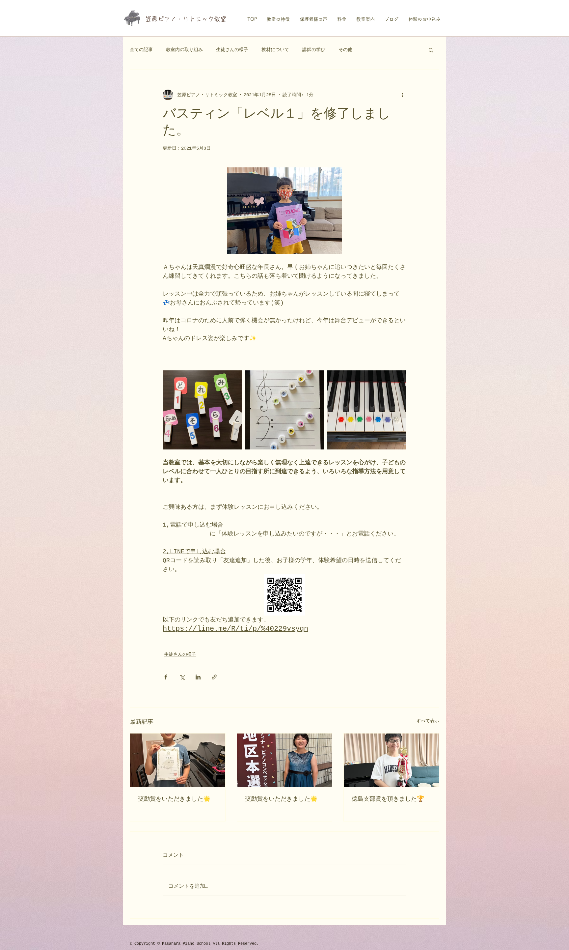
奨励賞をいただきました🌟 (174, 799)
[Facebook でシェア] (166, 677)
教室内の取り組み (184, 49)
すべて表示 (427, 721)
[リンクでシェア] (214, 677)
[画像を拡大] (202, 409)
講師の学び (313, 49)
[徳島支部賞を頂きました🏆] (391, 760)
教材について (275, 49)
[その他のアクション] (402, 95)
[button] (431, 49)
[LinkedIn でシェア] (198, 677)
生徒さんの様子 (232, 49)
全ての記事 (141, 49)
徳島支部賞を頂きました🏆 (388, 799)
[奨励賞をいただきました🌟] (177, 760)
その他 (345, 49)
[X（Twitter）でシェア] (182, 677)
